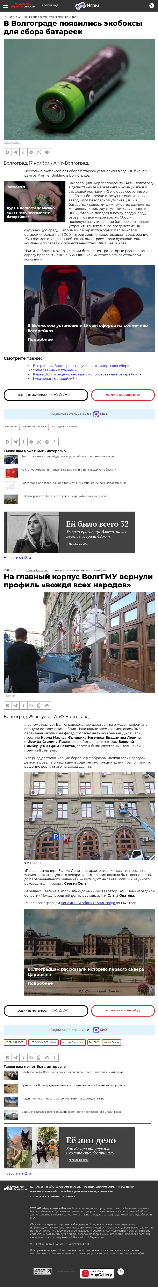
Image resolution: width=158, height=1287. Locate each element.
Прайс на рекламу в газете (63, 1186)
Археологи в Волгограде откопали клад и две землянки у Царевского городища (73, 1085)
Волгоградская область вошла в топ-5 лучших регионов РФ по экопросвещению (73, 482)
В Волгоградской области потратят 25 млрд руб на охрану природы (65, 496)
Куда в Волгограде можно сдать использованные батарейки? (86, 374)
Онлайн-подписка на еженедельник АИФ (86, 1191)
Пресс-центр (126, 1186)
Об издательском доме (99, 1186)
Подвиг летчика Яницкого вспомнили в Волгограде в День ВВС (62, 1098)
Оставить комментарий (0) (123, 395)
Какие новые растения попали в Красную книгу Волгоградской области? (68, 469)
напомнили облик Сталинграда (88, 903)
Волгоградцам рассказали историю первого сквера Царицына (86, 972)
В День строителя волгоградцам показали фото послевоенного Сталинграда (71, 1111)
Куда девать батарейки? (53, 379)
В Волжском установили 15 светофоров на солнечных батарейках (88, 328)
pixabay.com (12, 142)
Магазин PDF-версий (43, 1191)
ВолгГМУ (10, 695)
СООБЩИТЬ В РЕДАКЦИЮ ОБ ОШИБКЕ (52, 1196)
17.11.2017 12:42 (12, 16)
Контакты (36, 1186)
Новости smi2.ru (17, 558)
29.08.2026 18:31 (13, 570)
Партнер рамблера (66, 1271)
